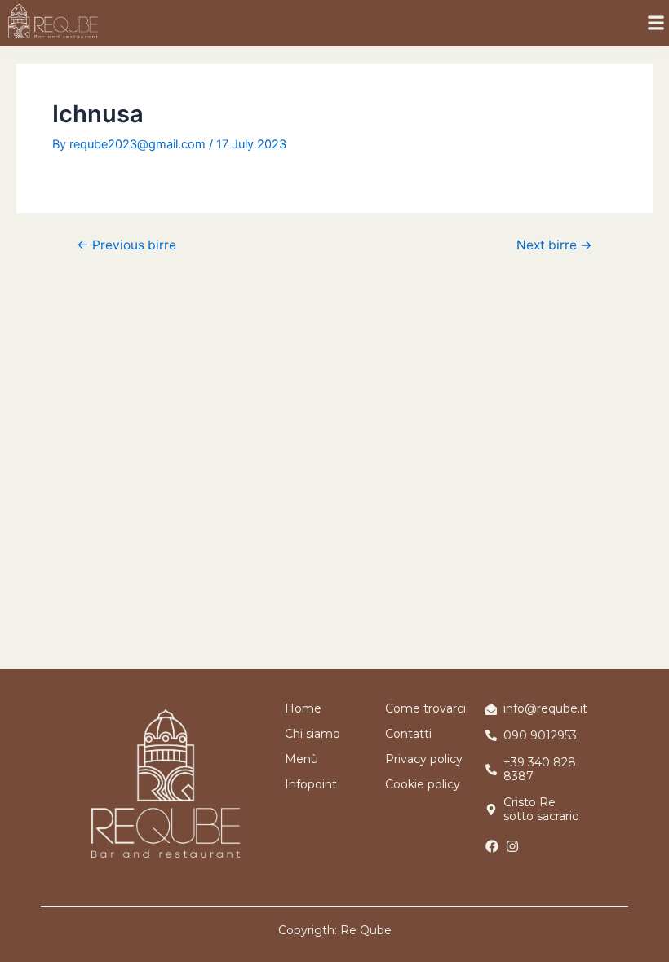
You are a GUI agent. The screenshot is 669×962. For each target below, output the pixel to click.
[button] (655, 23)
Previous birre (126, 245)
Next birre (554, 245)
